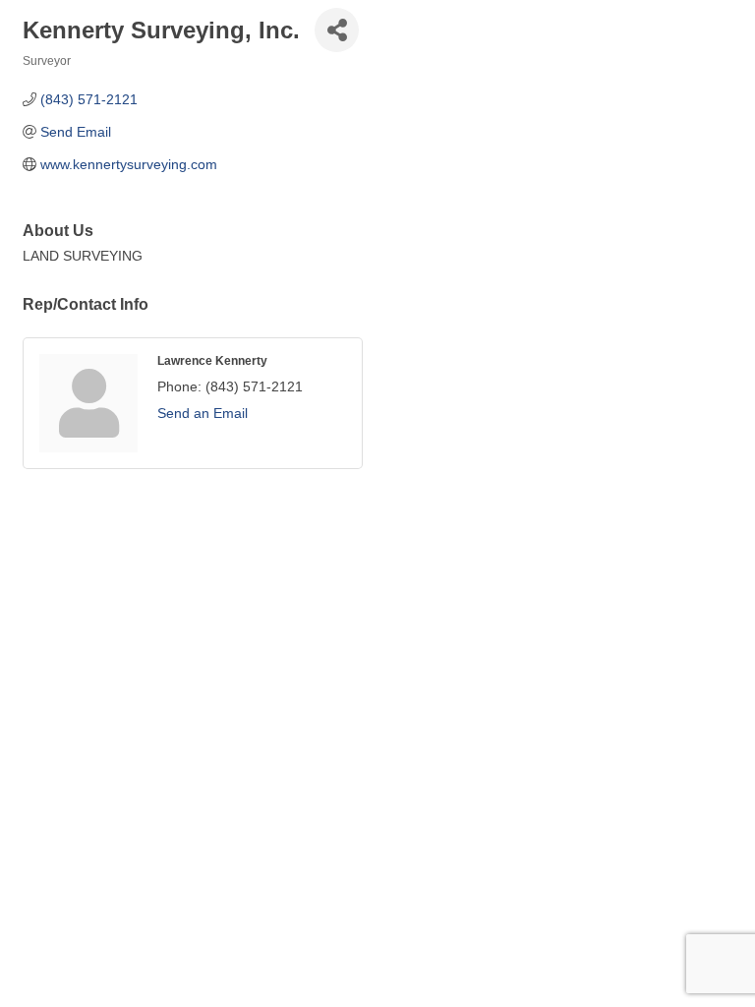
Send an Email (202, 413)
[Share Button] (337, 30)
